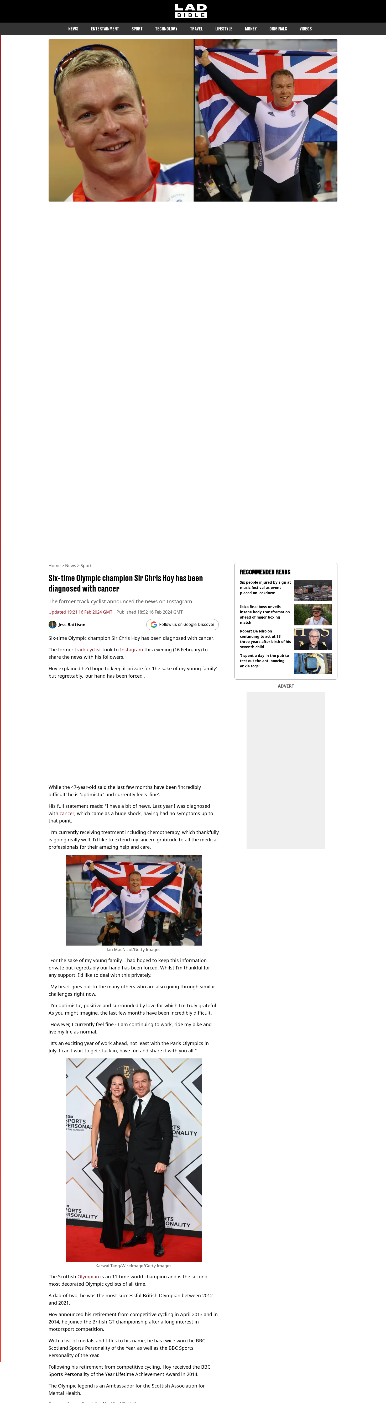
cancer (67, 813)
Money (251, 28)
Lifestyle (223, 28)
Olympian (88, 1276)
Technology (166, 28)
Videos (306, 28)
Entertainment (105, 28)
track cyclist (88, 649)
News (73, 28)
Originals (278, 28)
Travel (196, 28)
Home (55, 565)
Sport (137, 28)
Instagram (131, 649)
